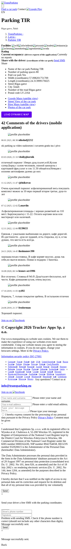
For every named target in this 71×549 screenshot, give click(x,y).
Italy (32, 362)
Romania (30, 367)
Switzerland (53, 369)
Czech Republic (53, 364)
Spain (59, 362)
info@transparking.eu (16, 385)
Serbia (28, 372)
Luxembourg (60, 374)
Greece (19, 369)
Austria (39, 367)
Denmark (54, 367)
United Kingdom (48, 362)
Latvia (62, 369)
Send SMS (59, 60)
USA (38, 362)
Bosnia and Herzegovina (17, 374)
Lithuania (43, 369)
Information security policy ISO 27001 (21, 356)
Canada (11, 372)
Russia (65, 362)
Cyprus (27, 376)
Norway (34, 364)
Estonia (43, 372)
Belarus (46, 367)
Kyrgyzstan (12, 379)
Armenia (19, 376)
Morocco (22, 379)
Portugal (35, 369)
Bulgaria (11, 369)
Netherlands (12, 367)
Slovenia (57, 372)
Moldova (50, 374)
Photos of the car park (19, 107)
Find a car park (9, 9)
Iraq (54, 376)
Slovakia (26, 369)
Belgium (22, 367)
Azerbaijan (33, 374)
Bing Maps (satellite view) (21, 104)
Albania (11, 376)
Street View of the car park (22, 101)
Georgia (42, 374)
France (19, 362)
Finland (42, 364)
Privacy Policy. (41, 350)
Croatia (35, 372)
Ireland (50, 372)
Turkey (18, 364)
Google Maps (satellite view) (23, 98)
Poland (26, 362)
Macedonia (47, 376)
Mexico (30, 379)
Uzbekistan (62, 376)
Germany (11, 362)
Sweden (11, 364)
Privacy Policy (45, 417)
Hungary (63, 367)
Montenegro (36, 376)
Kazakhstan (19, 372)
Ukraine (26, 364)
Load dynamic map (16, 114)
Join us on (7, 320)
